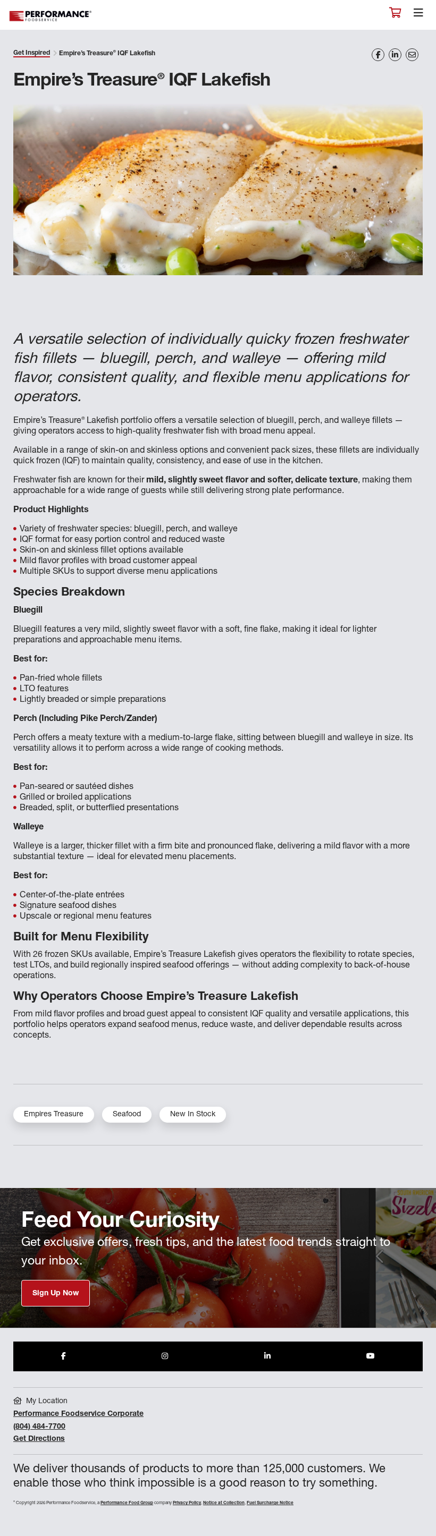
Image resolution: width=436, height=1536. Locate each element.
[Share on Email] (412, 54)
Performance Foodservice (51, 16)
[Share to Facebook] (64, 1356)
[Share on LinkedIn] (395, 54)
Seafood (127, 1114)
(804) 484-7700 (39, 1427)
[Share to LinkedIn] (267, 1356)
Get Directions (39, 1439)
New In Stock (192, 1114)
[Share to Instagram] (165, 1356)
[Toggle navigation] (418, 15)
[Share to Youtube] (370, 1356)
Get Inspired (31, 53)
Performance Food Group (126, 1503)
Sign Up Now (55, 1293)
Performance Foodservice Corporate (78, 1414)
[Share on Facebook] (378, 54)
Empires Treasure (53, 1114)
